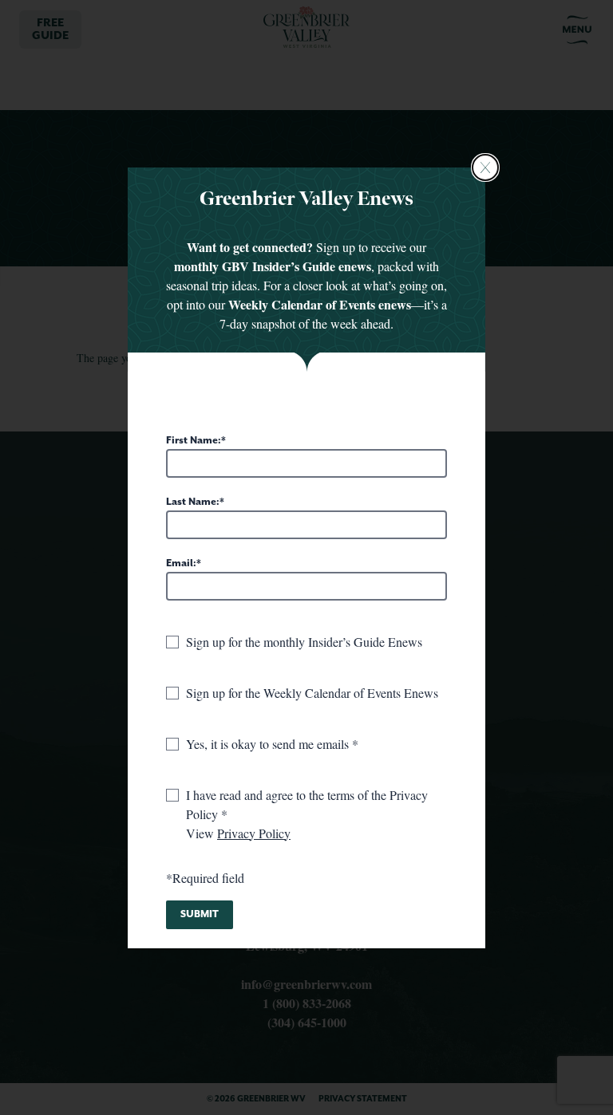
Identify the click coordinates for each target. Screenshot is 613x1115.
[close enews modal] (485, 167)
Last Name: (192, 502)
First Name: (193, 441)
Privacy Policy (254, 833)
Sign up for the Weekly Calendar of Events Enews (312, 692)
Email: (181, 563)
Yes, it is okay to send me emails (269, 743)
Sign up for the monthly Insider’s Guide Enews (304, 641)
